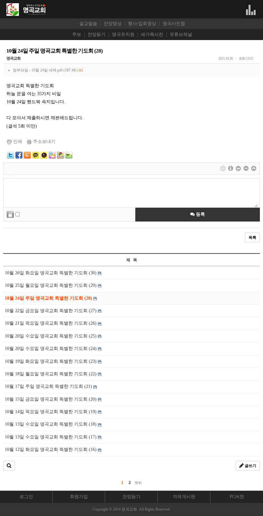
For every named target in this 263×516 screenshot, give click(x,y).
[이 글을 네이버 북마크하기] (68, 154)
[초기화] (246, 168)
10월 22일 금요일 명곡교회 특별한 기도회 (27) (51, 310)
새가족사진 (152, 34)
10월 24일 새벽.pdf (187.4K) (57, 70)
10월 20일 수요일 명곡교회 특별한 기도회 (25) (51, 336)
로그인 (26, 496)
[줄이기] (253, 168)
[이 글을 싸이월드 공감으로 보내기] (27, 155)
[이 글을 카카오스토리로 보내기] (43, 154)
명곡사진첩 (174, 23)
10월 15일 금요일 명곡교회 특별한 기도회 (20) (51, 399)
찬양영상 (113, 23)
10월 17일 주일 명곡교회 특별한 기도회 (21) (49, 386)
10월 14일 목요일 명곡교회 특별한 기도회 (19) (51, 411)
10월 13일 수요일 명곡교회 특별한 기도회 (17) (51, 437)
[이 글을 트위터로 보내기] (10, 154)
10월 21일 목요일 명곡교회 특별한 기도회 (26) (51, 323)
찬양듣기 (97, 34)
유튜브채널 (181, 34)
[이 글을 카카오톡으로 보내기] (35, 154)
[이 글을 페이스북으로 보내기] (18, 154)
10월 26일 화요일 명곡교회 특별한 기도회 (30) (51, 272)
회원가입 (79, 496)
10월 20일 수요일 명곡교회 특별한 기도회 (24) (51, 348)
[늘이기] (238, 168)
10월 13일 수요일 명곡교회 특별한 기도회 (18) (51, 424)
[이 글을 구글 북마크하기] (60, 154)
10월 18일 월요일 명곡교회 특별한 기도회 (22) (51, 373)
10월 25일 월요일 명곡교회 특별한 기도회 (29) (51, 285)
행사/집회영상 (142, 23)
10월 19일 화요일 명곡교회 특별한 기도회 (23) (51, 361)
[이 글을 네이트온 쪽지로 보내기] (52, 154)
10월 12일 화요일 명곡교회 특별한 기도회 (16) (51, 449)
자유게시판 (184, 496)
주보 (76, 34)
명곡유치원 (123, 34)
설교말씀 (88, 23)
